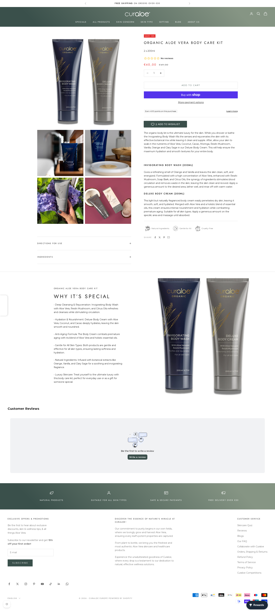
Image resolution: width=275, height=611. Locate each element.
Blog (178, 22)
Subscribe (20, 562)
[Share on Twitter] (159, 237)
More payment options (191, 102)
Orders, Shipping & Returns (252, 551)
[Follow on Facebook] (9, 584)
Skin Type (147, 22)
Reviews (242, 530)
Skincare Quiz (244, 525)
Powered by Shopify (120, 598)
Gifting (164, 22)
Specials (80, 22)
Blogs (240, 536)
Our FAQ (242, 541)
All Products (101, 22)
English (12, 598)
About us (194, 22)
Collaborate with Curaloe (250, 546)
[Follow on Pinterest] (34, 584)
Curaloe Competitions (249, 572)
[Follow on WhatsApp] (67, 584)
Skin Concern (125, 22)
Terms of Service (246, 562)
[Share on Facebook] (155, 237)
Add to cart (191, 85)
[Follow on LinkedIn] (58, 584)
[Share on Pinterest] (164, 237)
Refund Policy (245, 557)
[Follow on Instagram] (25, 584)
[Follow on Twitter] (17, 584)
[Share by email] (168, 237)
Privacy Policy (245, 567)
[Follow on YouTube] (42, 584)
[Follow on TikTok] (50, 584)
